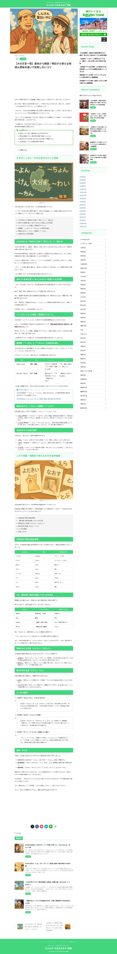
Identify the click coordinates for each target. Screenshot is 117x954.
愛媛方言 (83, 322)
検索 (104, 39)
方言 (81, 330)
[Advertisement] (44, 83)
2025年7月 (83, 205)
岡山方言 (83, 305)
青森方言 (83, 383)
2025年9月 (83, 198)
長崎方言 (83, 375)
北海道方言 (83, 264)
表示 (25, 150)
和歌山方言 (83, 268)
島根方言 (83, 313)
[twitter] (32, 826)
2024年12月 (83, 223)
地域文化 (83, 272)
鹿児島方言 (83, 408)
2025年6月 (83, 208)
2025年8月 (83, 201)
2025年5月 (83, 211)
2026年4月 (83, 183)
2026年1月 (83, 186)
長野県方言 (83, 379)
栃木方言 (83, 342)
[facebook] (37, 826)
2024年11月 (83, 226)
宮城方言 (83, 289)
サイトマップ (63, 942)
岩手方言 (83, 309)
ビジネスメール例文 (86, 243)
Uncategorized (85, 239)
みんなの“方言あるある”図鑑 (58, 5)
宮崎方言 (83, 293)
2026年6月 (83, 177)
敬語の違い (83, 326)
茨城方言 (83, 367)
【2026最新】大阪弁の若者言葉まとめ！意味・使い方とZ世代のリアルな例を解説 (98, 103)
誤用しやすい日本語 (86, 371)
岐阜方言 (83, 301)
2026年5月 (83, 180)
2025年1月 (83, 220)
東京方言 (83, 338)
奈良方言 (83, 284)
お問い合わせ (72, 942)
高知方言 (83, 400)
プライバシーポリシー (52, 942)
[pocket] (41, 826)
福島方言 (83, 359)
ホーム (43, 942)
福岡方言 (83, 354)
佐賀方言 (83, 256)
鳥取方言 (83, 404)
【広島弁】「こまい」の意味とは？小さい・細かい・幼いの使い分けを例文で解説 (93, 60)
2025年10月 (83, 195)
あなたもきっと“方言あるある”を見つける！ (58, 945)
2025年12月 (83, 189)
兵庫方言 (83, 260)
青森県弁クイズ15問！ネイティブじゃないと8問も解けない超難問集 (98, 144)
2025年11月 (83, 192)
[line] (51, 826)
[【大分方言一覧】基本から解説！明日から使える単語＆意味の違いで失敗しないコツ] (46, 826)
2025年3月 (83, 217)
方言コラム (83, 334)
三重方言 (83, 247)
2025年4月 (83, 214)
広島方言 (83, 317)
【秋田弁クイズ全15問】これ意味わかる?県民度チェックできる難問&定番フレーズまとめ (93, 69)
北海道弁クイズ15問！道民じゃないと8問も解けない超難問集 (98, 157)
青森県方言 (83, 387)
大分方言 (18, 833)
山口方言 (83, 297)
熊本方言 (83, 350)
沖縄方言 (83, 346)
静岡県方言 (83, 391)
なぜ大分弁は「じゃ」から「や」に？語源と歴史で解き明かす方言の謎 (39, 399)
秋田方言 (83, 363)
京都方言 (83, 252)
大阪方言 (83, 280)
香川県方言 (83, 396)
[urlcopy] (55, 826)
